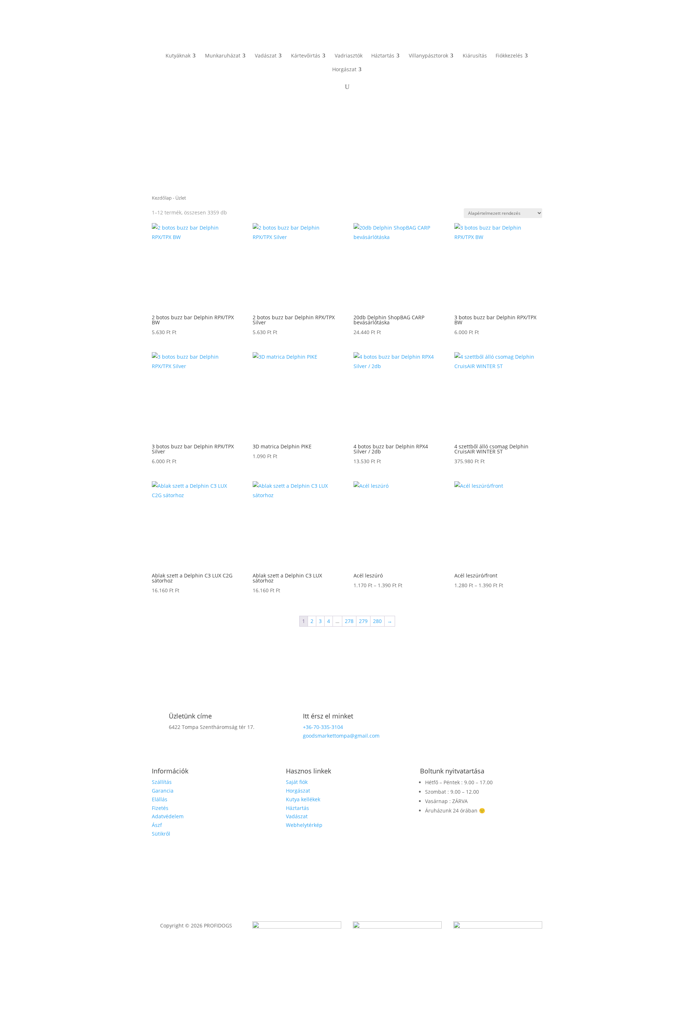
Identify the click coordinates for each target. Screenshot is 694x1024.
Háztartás (297, 808)
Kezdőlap (162, 198)
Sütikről (161, 833)
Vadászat (297, 816)
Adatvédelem (168, 816)
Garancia (163, 790)
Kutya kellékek (303, 799)
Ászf (157, 825)
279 (363, 621)
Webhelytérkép (304, 825)
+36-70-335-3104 (323, 727)
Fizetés (160, 808)
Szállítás (162, 781)
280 (377, 621)
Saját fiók (297, 781)
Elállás (159, 799)
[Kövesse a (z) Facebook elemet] (481, 718)
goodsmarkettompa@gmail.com (341, 735)
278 (349, 621)
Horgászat (298, 790)
